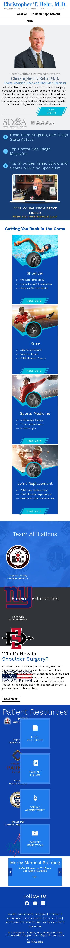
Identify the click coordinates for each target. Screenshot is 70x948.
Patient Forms (35, 773)
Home (12, 914)
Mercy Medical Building (35, 862)
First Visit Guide (35, 738)
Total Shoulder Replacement (36, 494)
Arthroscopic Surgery (31, 420)
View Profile (51, 111)
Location (21, 14)
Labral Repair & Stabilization (36, 284)
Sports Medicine (35, 413)
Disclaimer (26, 914)
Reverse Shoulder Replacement (37, 498)
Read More (34, 300)
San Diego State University (18, 659)
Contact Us (53, 918)
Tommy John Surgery (32, 424)
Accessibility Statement (23, 922)
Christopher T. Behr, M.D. (35, 78)
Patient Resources (35, 712)
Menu (30, 21)
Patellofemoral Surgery (33, 358)
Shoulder (35, 273)
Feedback (14, 918)
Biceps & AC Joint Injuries (34, 288)
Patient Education (35, 844)
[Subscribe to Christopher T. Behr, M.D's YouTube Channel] (35, 903)
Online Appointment (35, 809)
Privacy (41, 914)
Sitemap (54, 914)
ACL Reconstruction (31, 350)
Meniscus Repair (29, 354)
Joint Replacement (35, 483)
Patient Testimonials (35, 598)
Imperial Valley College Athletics (17, 577)
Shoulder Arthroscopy (32, 279)
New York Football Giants (18, 618)
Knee (35, 343)
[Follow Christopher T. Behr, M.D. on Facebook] (27, 903)
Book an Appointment (45, 14)
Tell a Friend (32, 918)
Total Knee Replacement (34, 490)
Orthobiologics (28, 428)
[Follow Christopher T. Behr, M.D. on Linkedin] (43, 903)
